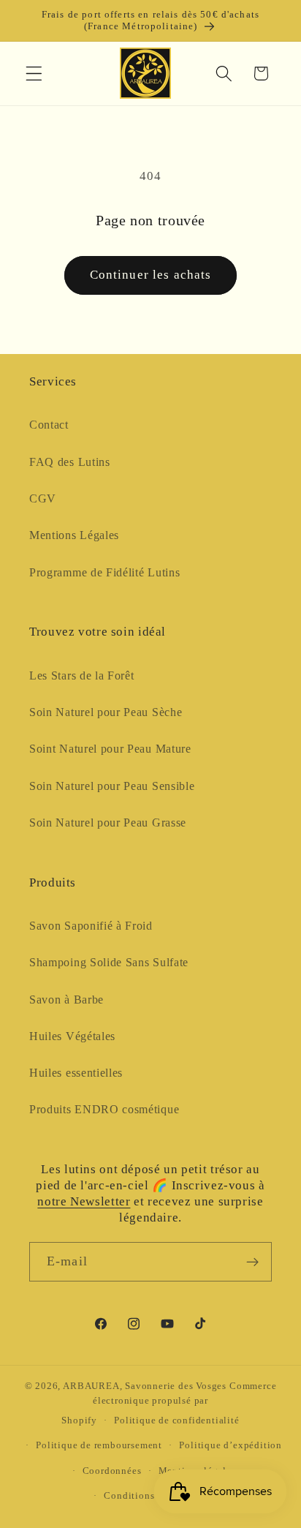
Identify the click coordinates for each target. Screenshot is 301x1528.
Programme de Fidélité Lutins (104, 572)
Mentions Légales (74, 535)
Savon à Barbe (66, 999)
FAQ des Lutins (69, 462)
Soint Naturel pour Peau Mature (110, 748)
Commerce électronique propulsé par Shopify (168, 1403)
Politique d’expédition (230, 1445)
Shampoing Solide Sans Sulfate (108, 962)
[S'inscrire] (252, 1262)
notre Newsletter (83, 1201)
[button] (34, 73)
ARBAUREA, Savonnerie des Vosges (144, 1386)
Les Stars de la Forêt (81, 675)
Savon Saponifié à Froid (91, 925)
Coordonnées (112, 1471)
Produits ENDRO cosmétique (104, 1109)
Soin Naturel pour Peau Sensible (111, 786)
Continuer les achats (151, 275)
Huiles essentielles (76, 1072)
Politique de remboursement (99, 1445)
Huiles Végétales (72, 1036)
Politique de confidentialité (177, 1420)
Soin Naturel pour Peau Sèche (105, 712)
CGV (42, 498)
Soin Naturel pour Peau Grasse (107, 822)
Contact (49, 424)
